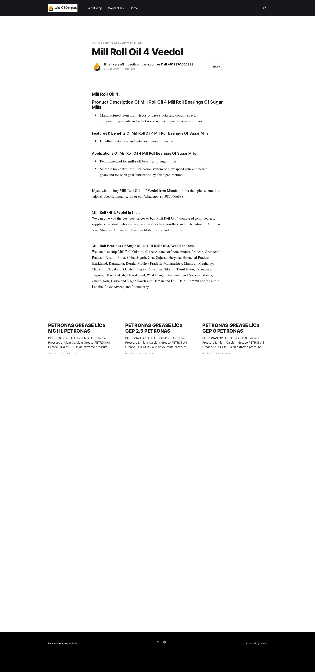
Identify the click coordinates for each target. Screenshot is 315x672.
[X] (158, 642)
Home (134, 8)
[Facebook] (164, 642)
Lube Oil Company (58, 643)
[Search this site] (265, 8)
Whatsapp (95, 8)
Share (216, 66)
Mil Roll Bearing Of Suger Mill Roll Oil (117, 42)
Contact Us (116, 8)
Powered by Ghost (256, 643)
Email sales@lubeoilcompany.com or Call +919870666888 (148, 64)
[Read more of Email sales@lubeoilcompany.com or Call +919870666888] (97, 66)
